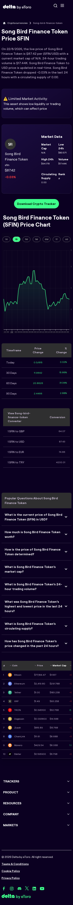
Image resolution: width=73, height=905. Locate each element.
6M (46, 239)
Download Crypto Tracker (36, 204)
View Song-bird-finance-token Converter (19, 417)
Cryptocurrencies (17, 23)
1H (6, 239)
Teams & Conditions (15, 864)
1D (16, 239)
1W (26, 239)
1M (36, 239)
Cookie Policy (11, 871)
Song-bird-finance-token (47, 23)
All (66, 239)
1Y (56, 239)
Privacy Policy (11, 878)
